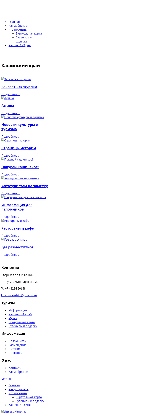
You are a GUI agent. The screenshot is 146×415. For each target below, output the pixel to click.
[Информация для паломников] (23, 197)
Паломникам (18, 341)
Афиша (7, 105)
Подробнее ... (10, 94)
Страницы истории (18, 148)
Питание (14, 349)
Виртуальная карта (22, 322)
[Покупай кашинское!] (17, 159)
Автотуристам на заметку (24, 186)
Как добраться (18, 372)
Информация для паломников (16, 207)
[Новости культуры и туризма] (22, 117)
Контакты (15, 368)
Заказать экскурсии (19, 87)
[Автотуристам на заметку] (20, 178)
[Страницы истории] (15, 140)
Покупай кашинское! (20, 167)
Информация (18, 310)
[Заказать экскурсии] (16, 79)
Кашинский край (20, 314)
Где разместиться (17, 247)
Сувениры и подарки (23, 326)
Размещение (17, 345)
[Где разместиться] (14, 239)
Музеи (13, 318)
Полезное (15, 353)
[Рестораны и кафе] (15, 221)
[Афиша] (7, 98)
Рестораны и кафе (17, 228)
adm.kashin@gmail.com (21, 295)
